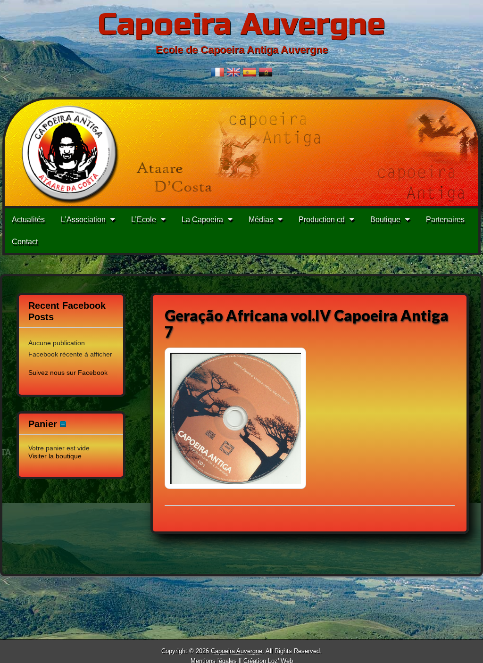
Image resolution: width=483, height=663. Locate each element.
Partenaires (445, 219)
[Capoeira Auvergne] (241, 152)
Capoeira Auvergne (241, 25)
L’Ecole (143, 219)
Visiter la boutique (55, 456)
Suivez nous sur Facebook (68, 372)
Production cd (322, 219)
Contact (25, 242)
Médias (261, 219)
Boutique (385, 219)
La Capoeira (202, 219)
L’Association (83, 219)
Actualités (28, 219)
